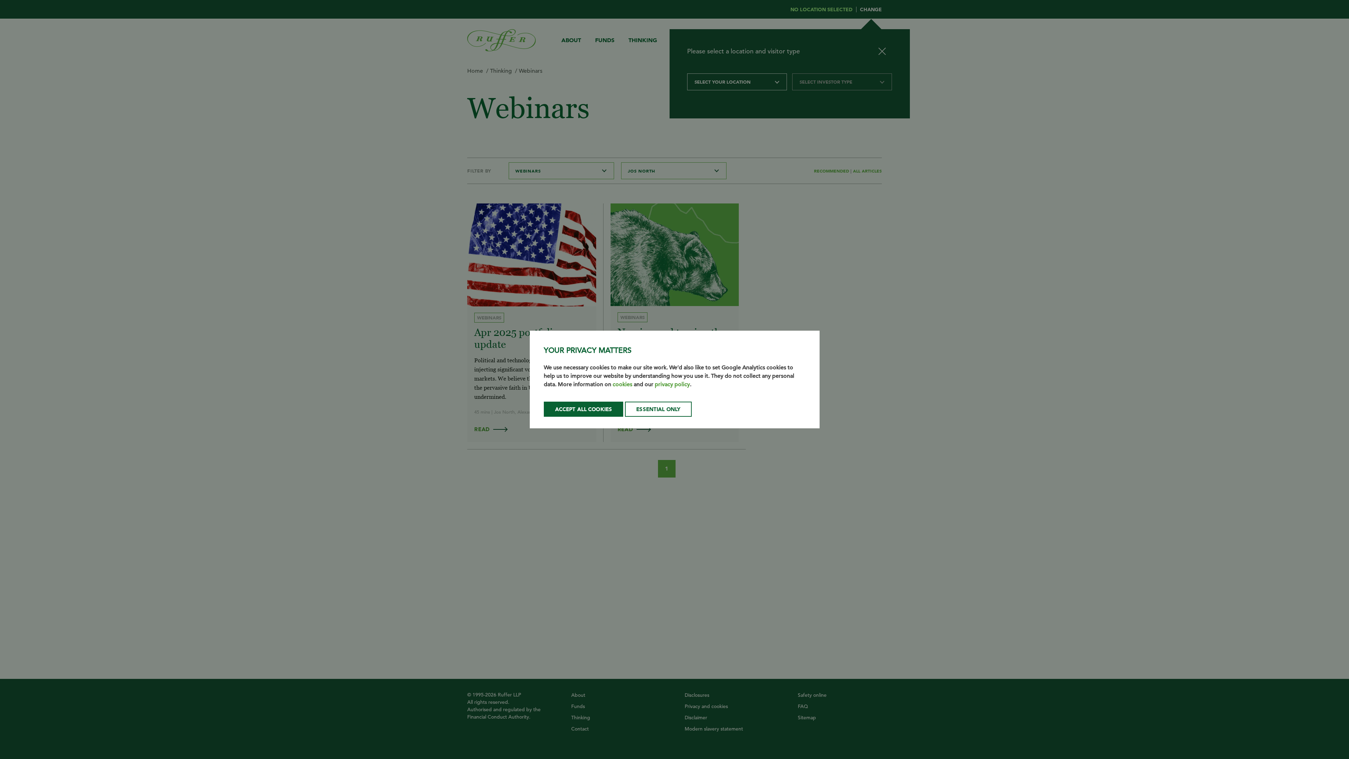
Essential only (658, 409)
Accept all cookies (583, 409)
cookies (622, 384)
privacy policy (672, 384)
